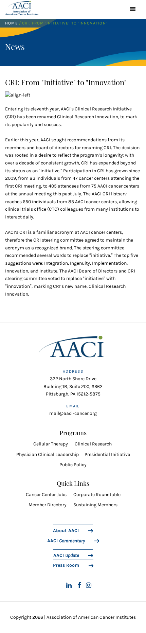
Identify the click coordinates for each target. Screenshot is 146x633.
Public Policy (73, 465)
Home (11, 23)
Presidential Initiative (107, 454)
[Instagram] (88, 586)
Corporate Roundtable (97, 494)
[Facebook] (79, 586)
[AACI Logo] (73, 349)
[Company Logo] (21, 8)
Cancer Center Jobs (46, 494)
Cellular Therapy (51, 444)
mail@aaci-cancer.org (73, 413)
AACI (66, 540)
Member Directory (48, 505)
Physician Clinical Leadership (47, 454)
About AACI (66, 530)
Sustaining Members (95, 505)
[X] (58, 585)
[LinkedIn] (69, 586)
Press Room (66, 565)
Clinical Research (93, 444)
